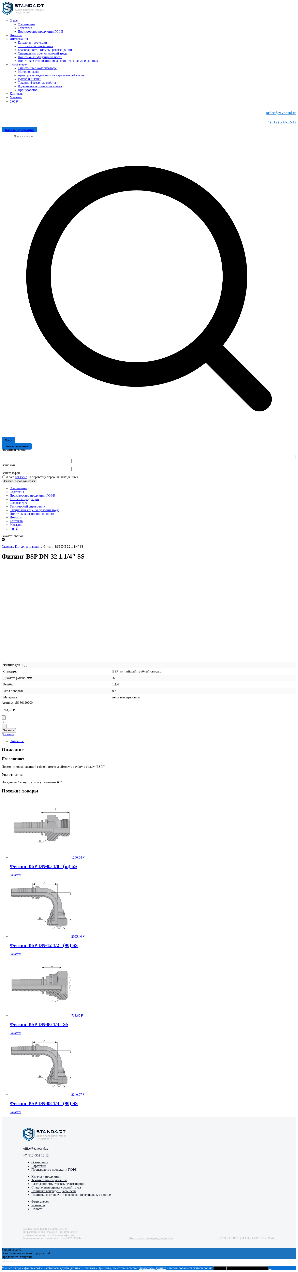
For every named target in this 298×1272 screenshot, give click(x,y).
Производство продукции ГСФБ (40, 31)
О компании (26, 24)
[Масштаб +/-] (3, 1261)
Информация (19, 39)
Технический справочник (35, 46)
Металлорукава (28, 71)
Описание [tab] (17, 741)
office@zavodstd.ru (281, 113)
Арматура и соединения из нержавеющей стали (51, 75)
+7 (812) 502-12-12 (280, 122)
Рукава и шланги (29, 79)
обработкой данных (152, 1268)
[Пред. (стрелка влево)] (3, 1265)
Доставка (8, 734)
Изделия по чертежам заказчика (40, 86)
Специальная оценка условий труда (42, 53)
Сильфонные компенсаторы (37, 68)
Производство (28, 90)
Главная (7, 546)
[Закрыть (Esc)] (15, 1261)
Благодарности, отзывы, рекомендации (45, 49)
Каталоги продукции (32, 42)
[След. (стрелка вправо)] (7, 1265)
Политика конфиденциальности (40, 57)
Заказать (8, 730)
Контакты (16, 93)
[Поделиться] (11, 1261)
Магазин (16, 97)
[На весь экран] (7, 1261)
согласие (21, 477)
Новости (16, 35)
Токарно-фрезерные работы (37, 82)
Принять (220, 1268)
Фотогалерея (18, 64)
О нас (14, 20)
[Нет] (270, 1269)
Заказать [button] (15, 875)
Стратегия (25, 28)
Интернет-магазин (28, 546)
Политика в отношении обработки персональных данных (58, 60)
